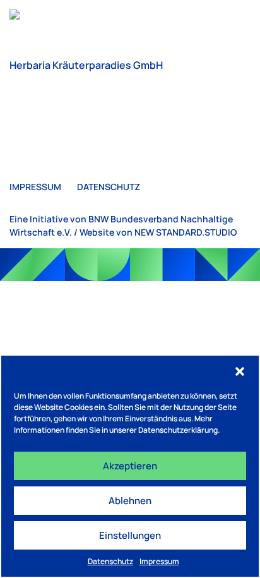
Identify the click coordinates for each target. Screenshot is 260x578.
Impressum (159, 561)
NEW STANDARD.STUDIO (185, 232)
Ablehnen (130, 500)
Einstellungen (130, 535)
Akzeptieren (130, 466)
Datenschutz (110, 561)
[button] (239, 371)
